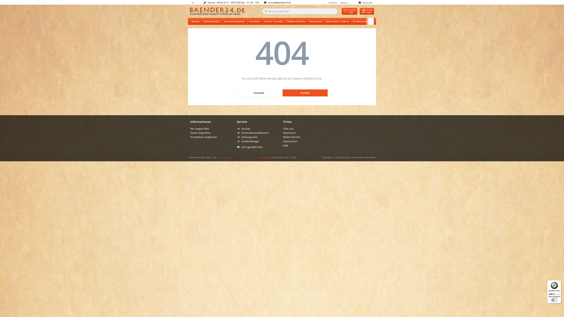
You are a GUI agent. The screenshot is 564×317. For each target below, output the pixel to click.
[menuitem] (196, 21)
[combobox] (300, 11)
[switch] (554, 300)
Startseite (259, 93)
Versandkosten (224, 157)
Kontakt (333, 2)
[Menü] (559, 282)
